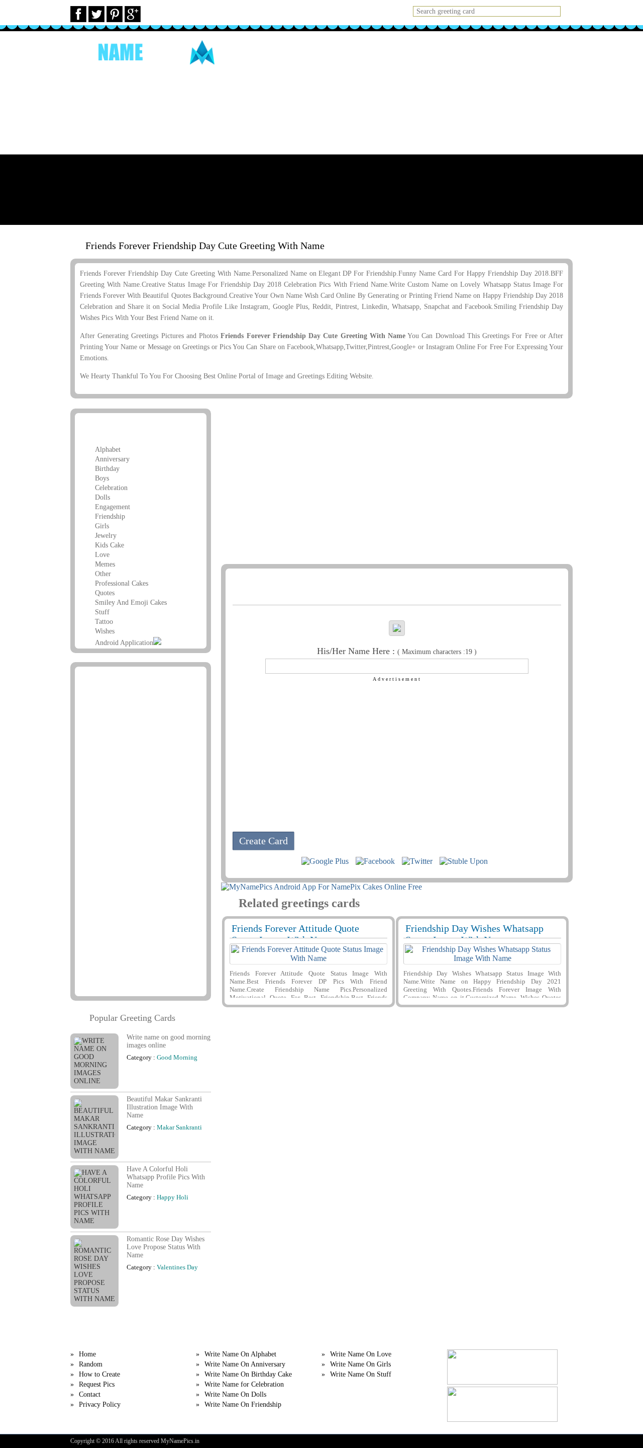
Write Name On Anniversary (244, 1364)
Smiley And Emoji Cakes (131, 602)
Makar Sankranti (179, 1127)
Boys (102, 478)
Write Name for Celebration (244, 1384)
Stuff (102, 612)
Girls (102, 526)
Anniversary (112, 459)
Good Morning (177, 1057)
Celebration (111, 488)
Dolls (102, 497)
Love (102, 554)
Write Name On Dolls (235, 1394)
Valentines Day (177, 1267)
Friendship (110, 516)
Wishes (105, 631)
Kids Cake (109, 545)
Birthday (107, 468)
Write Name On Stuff (360, 1374)
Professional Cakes (121, 583)
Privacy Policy (100, 1404)
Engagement (112, 507)
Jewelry (106, 535)
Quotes (105, 593)
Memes (105, 564)
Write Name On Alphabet (240, 1354)
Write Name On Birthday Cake (248, 1374)
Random (359, 52)
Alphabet (108, 449)
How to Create (416, 52)
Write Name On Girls (360, 1364)
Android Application (124, 643)
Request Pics (484, 52)
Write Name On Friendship (242, 1404)
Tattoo (104, 621)
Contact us (545, 52)
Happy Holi (172, 1197)
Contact (89, 1394)
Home (320, 52)
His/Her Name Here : (397, 651)
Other (103, 574)
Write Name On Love (360, 1354)
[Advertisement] (321, 154)
